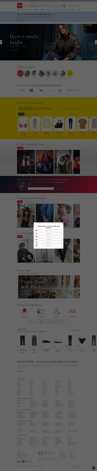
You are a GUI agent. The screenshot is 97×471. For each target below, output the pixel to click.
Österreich (48, 233)
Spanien (48, 245)
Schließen (62, 223)
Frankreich (48, 239)
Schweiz (48, 236)
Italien (48, 242)
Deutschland (48, 230)
